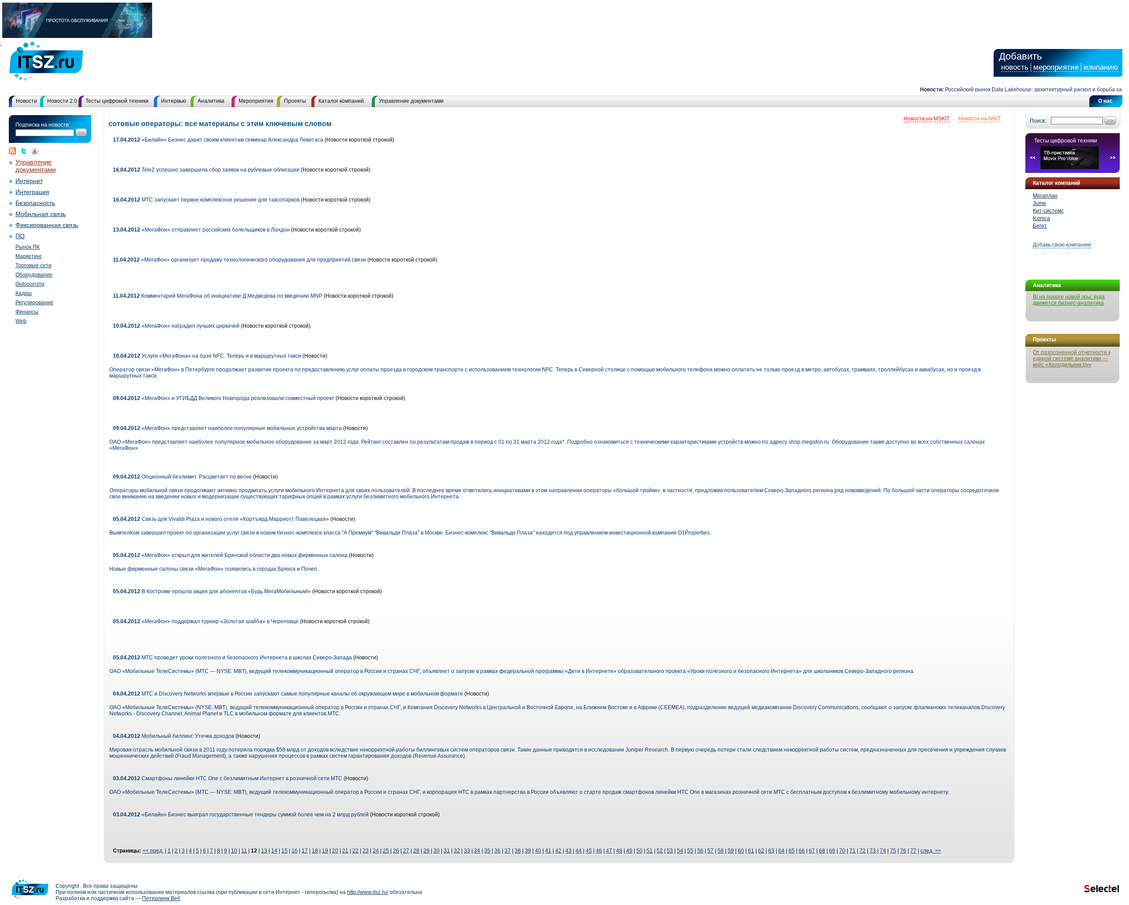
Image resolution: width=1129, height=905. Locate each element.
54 (680, 851)
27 (406, 851)
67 (812, 851)
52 (660, 851)
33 (467, 851)
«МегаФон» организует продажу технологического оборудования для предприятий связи (239, 260)
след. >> (930, 851)
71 (852, 851)
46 (599, 851)
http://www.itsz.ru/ (367, 892)
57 (710, 851)
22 (355, 851)
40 (538, 851)
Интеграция (32, 192)
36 (497, 851)
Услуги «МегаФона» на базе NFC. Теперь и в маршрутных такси (207, 356)
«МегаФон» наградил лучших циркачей (176, 326)
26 (396, 851)
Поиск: (1038, 121)
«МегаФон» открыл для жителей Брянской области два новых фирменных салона (231, 555)
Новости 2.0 (62, 101)
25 (386, 851)
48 (619, 851)
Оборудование (33, 275)
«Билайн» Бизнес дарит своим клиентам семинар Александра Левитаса (218, 140)
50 (639, 851)
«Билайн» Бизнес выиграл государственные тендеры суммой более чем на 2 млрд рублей (241, 815)
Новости (26, 101)
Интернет (29, 181)
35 (487, 851)
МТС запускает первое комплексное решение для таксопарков (207, 200)
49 (629, 851)
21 (345, 851)
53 (670, 851)
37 (508, 851)
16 (295, 851)
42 (558, 851)
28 (416, 851)
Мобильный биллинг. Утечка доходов (173, 736)
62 (761, 851)
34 (477, 851)
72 (863, 851)
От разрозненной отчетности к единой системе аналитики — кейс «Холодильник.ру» (1071, 358)
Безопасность (35, 203)
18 (315, 851)
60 (741, 851)
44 (579, 851)
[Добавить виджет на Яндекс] (35, 150)
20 (335, 851)
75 (893, 851)
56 (700, 851)
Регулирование (34, 302)
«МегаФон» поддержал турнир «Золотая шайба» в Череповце (206, 621)
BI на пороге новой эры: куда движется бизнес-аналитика (1069, 300)
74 (883, 851)
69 (832, 851)
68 (822, 851)
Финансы (26, 312)
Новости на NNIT (979, 119)
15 (284, 851)
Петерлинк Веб (161, 898)
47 (609, 851)
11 (244, 851)
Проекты (295, 101)
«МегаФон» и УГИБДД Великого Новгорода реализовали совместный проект (223, 398)
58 (721, 851)
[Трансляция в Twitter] (26, 150)
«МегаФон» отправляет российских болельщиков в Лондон (201, 230)
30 (437, 851)
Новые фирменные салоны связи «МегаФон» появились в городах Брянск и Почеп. (213, 569)
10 (234, 851)
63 (771, 851)
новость (1014, 67)
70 (842, 851)
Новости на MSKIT (927, 119)
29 (426, 851)
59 (731, 851)
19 (325, 851)
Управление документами (411, 101)
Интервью (173, 101)
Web (20, 321)
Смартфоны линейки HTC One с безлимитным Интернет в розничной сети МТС (228, 778)
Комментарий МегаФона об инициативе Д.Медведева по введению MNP (217, 296)
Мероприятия (256, 101)
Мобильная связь (40, 214)
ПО (20, 236)
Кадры (23, 293)
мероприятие (1056, 67)
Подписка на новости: (42, 125)
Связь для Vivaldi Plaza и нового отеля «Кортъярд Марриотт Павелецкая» (221, 519)
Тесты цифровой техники (117, 101)
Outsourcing (30, 284)
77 (913, 851)
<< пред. (153, 851)
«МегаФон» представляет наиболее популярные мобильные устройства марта (228, 428)
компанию (1101, 67)
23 (366, 851)
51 (650, 851)
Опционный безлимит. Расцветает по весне (182, 477)
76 (903, 851)
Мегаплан (1045, 196)
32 (457, 851)
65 (792, 851)
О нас (1105, 101)
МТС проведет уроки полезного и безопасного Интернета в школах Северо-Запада (233, 657)
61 (751, 851)
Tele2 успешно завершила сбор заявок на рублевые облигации (206, 170)
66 (802, 851)
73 (873, 851)
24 (376, 851)
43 (568, 851)
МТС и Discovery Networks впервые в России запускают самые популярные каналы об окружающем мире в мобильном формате (288, 694)
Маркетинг (28, 256)
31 (447, 851)
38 (518, 851)
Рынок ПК (27, 247)
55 (690, 851)
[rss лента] (14, 150)
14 (274, 851)
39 (528, 851)
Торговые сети (33, 265)
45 (589, 851)
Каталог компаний (341, 101)
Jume (1039, 203)
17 (305, 851)
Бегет (1040, 226)
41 (548, 851)
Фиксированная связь (46, 225)
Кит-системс (1048, 211)
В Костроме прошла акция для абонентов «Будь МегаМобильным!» (212, 591)
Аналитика (211, 101)
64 (781, 851)
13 (264, 851)
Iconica (1041, 218)
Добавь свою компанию (1062, 245)
